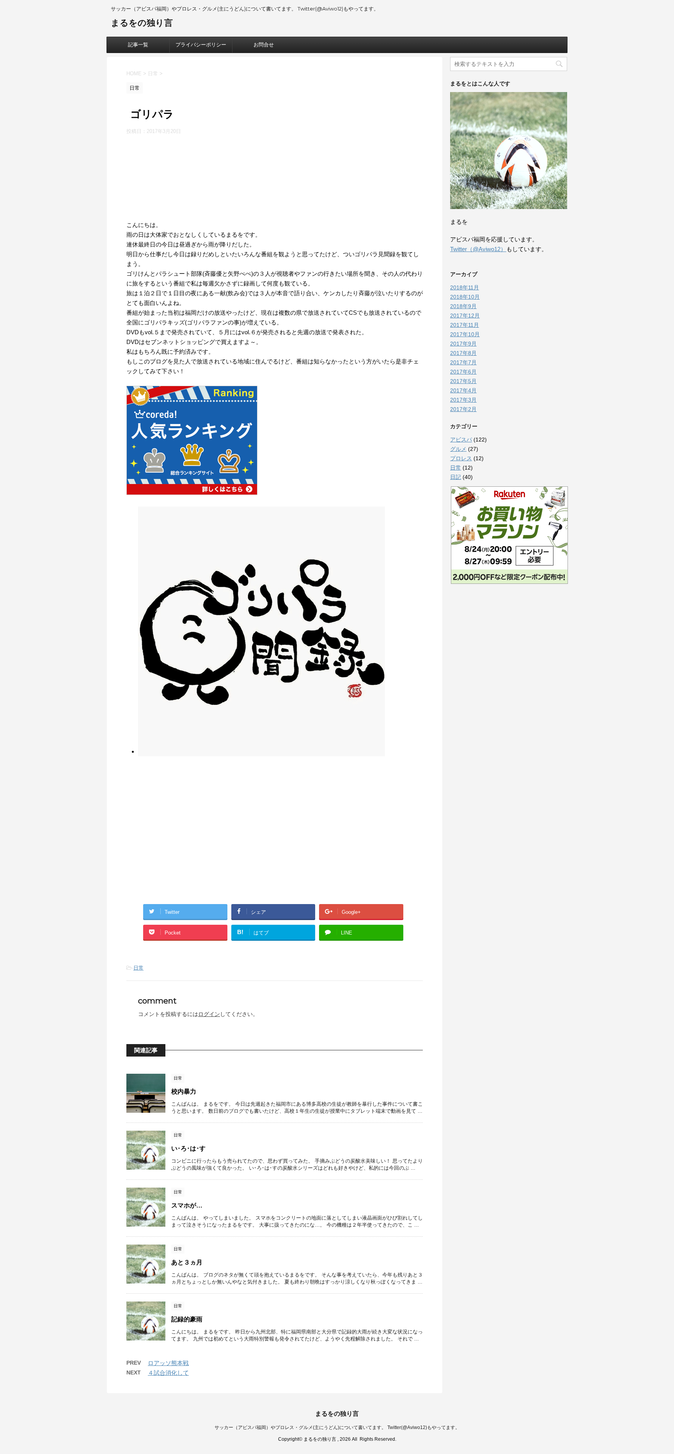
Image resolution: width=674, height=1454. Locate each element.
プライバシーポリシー (201, 45)
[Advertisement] (274, 175)
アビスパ (461, 439)
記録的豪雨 (186, 1319)
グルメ (458, 449)
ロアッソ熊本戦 (168, 1363)
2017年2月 (463, 409)
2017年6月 (463, 372)
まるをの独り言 (142, 23)
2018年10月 (465, 297)
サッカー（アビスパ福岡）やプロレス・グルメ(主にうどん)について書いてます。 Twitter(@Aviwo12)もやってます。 (337, 1427)
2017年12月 (465, 315)
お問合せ (264, 45)
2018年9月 (463, 306)
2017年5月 (463, 381)
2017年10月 (465, 334)
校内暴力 (183, 1091)
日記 (455, 477)
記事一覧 (138, 45)
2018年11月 (464, 287)
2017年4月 (463, 390)
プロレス (461, 458)
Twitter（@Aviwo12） (478, 249)
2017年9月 (463, 343)
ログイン (209, 1014)
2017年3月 (463, 400)
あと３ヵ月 (186, 1262)
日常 (138, 968)
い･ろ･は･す (188, 1148)
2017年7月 (463, 362)
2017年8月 (463, 353)
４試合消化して (168, 1372)
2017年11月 (464, 325)
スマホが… (186, 1205)
